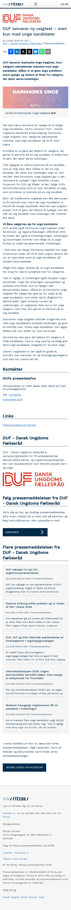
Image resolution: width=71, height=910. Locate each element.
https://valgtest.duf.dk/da (19, 425)
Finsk (41, 897)
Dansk (6, 897)
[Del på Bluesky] (35, 52)
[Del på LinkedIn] (17, 52)
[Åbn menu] (36, 4)
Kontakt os (9, 813)
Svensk (33, 897)
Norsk (24, 897)
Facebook (19, 852)
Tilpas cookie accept (15, 858)
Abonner (12, 532)
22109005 (15, 394)
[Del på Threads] (29, 52)
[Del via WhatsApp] (42, 52)
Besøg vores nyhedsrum (24, 767)
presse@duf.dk (13, 399)
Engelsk (15, 897)
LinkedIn (7, 852)
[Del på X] (23, 52)
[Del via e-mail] (48, 52)
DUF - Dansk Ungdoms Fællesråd (22, 43)
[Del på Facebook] (11, 52)
